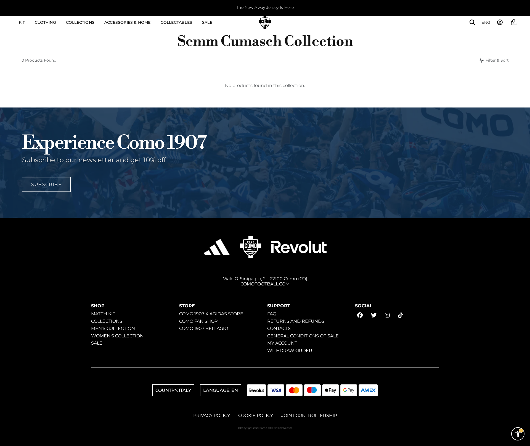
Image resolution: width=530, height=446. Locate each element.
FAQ (271, 313)
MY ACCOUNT (282, 343)
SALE (96, 343)
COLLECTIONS (106, 321)
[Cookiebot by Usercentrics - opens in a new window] (73, 435)
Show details (327, 431)
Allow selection (446, 413)
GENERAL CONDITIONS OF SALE (303, 335)
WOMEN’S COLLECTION (117, 335)
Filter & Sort (497, 60)
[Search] (472, 22)
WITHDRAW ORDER (289, 350)
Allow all (446, 395)
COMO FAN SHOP (198, 321)
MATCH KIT (103, 313)
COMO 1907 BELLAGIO (203, 328)
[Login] (500, 22)
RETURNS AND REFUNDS (295, 321)
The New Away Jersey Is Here (265, 7)
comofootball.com (265, 284)
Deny (446, 431)
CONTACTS (279, 328)
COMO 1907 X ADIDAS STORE (211, 313)
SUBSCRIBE (46, 184)
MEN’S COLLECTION (113, 328)
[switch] (196, 431)
